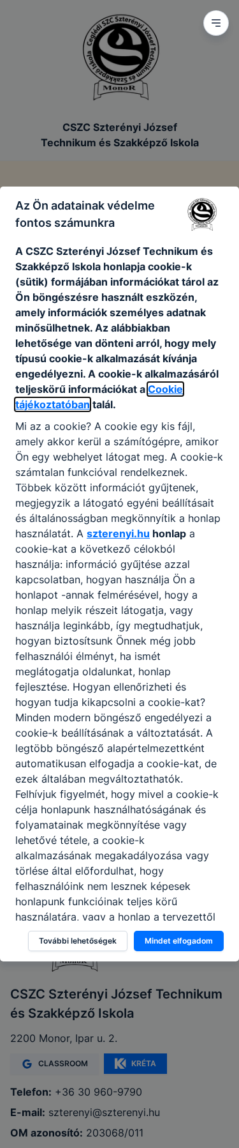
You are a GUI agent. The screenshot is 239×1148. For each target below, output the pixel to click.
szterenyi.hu (118, 533)
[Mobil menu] (216, 23)
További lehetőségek (78, 940)
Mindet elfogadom (179, 940)
